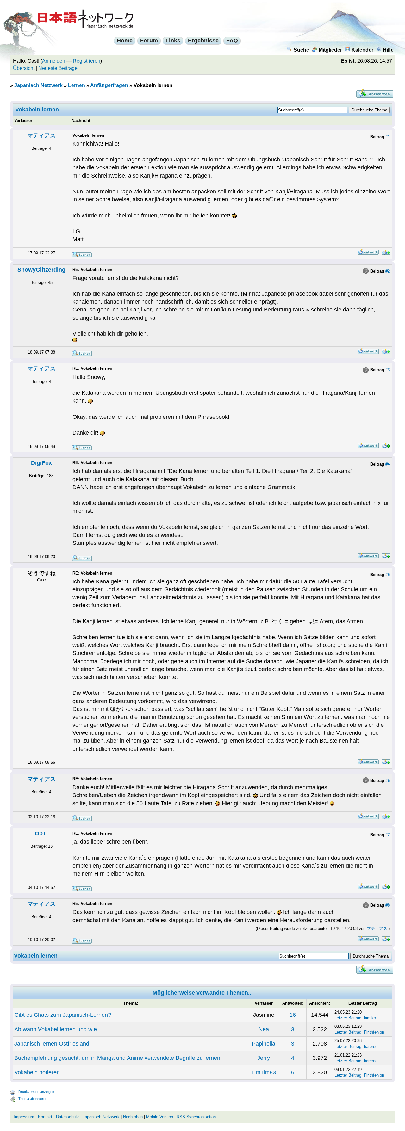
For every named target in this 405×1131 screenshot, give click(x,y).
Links (172, 40)
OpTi (41, 833)
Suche (301, 50)
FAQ (232, 40)
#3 (387, 370)
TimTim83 (263, 1072)
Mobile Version (159, 1117)
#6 (387, 780)
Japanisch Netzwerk (38, 85)
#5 (387, 574)
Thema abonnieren (32, 1099)
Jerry (263, 1058)
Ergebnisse (203, 40)
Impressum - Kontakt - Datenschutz (46, 1117)
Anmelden (53, 61)
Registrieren (86, 61)
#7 (387, 835)
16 (293, 1015)
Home (125, 40)
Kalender (362, 50)
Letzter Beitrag (347, 1017)
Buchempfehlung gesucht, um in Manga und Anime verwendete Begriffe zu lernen (117, 1058)
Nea (264, 1029)
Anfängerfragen (109, 85)
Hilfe (388, 50)
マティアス (41, 135)
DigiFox (41, 463)
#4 (387, 464)
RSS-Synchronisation (196, 1117)
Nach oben (133, 1117)
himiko (370, 1017)
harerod (370, 1046)
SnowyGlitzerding (41, 270)
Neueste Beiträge (58, 68)
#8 (387, 905)
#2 (387, 271)
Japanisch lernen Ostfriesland (51, 1043)
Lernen (76, 85)
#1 (387, 137)
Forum (149, 40)
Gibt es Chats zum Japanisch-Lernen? (62, 1015)
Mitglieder (330, 50)
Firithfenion (374, 1032)
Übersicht (23, 68)
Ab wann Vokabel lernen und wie (55, 1029)
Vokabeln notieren (37, 1072)
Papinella (263, 1043)
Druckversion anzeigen (36, 1092)
